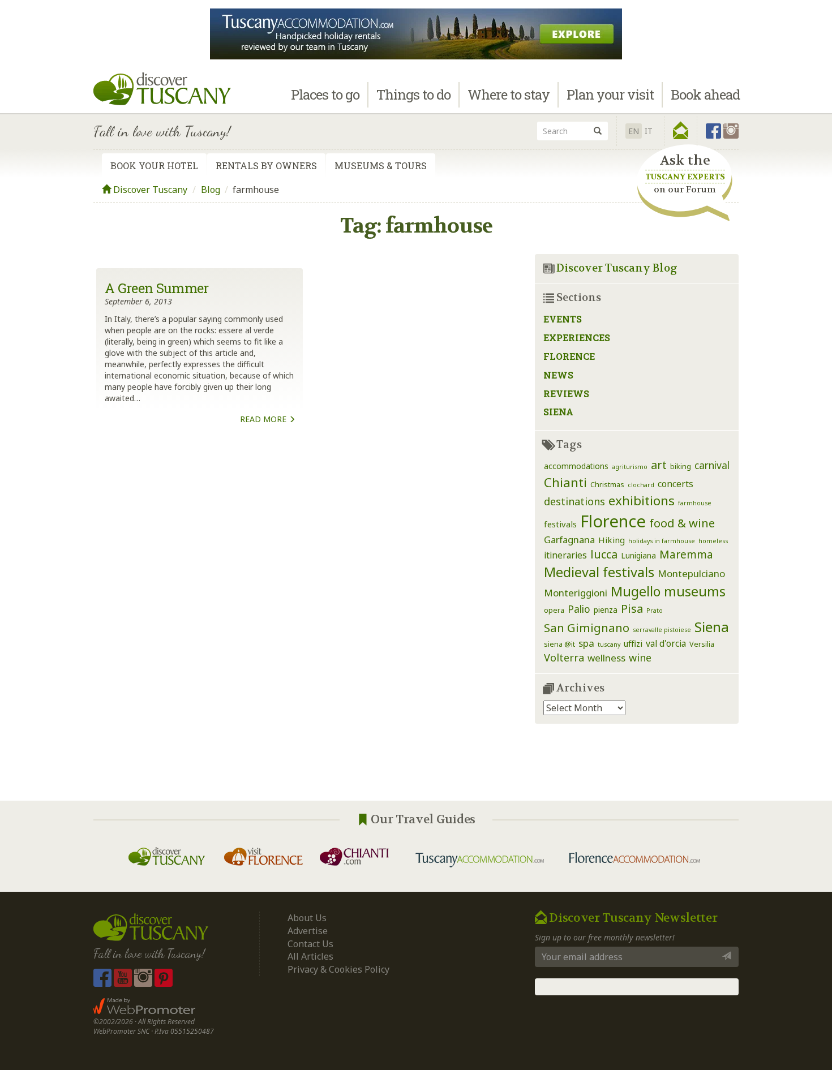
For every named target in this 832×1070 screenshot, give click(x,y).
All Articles (310, 956)
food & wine (682, 523)
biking (680, 466)
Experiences (576, 337)
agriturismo (629, 467)
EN (633, 131)
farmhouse (694, 503)
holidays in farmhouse (661, 541)
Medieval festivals (599, 572)
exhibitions (641, 500)
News (558, 375)
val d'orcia (666, 643)
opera (554, 610)
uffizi (633, 643)
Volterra (564, 657)
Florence (569, 356)
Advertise (308, 931)
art (659, 464)
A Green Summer (157, 288)
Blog (210, 189)
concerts (675, 484)
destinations (574, 501)
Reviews (566, 393)
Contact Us (310, 944)
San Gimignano (586, 627)
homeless (713, 541)
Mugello (636, 591)
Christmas (607, 484)
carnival (712, 465)
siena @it (559, 644)
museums (695, 591)
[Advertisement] (305, 555)
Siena (558, 412)
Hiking (611, 539)
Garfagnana (569, 539)
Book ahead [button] (705, 94)
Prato (654, 611)
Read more (264, 419)
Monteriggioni (575, 592)
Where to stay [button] (509, 94)
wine (640, 657)
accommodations (576, 466)
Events (562, 319)
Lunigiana (638, 555)
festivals (560, 524)
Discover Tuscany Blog (616, 268)
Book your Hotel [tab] (154, 165)
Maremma (686, 554)
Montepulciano (691, 573)
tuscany (609, 644)
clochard (641, 485)
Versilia (701, 644)
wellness (606, 657)
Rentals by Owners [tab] (266, 165)
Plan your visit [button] (610, 94)
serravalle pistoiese (662, 630)
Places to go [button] (325, 94)
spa (586, 643)
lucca (603, 554)
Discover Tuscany (149, 189)
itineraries (565, 555)
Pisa (632, 608)
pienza (605, 609)
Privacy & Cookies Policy (338, 969)
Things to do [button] (413, 94)
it (649, 131)
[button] (680, 130)
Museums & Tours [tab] (380, 165)
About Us (307, 918)
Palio (579, 609)
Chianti (565, 482)
